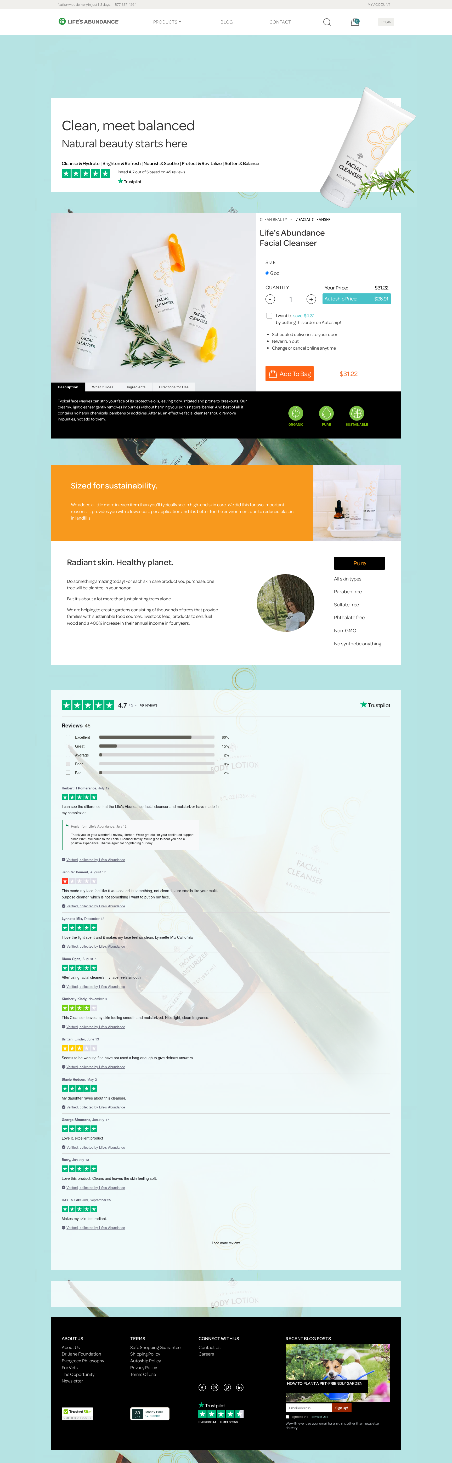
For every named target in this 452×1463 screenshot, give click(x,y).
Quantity (277, 287)
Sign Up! (341, 1407)
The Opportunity (78, 1374)
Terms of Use (319, 1416)
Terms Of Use (143, 1374)
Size (270, 262)
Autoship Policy (145, 1360)
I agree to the (309, 1416)
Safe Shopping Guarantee (155, 1347)
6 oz (274, 272)
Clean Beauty (273, 219)
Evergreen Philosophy (83, 1360)
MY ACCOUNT (379, 4)
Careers (206, 1354)
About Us (71, 1347)
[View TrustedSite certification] (77, 1413)
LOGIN (386, 21)
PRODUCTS (165, 22)
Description (68, 387)
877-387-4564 (126, 4)
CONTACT (280, 22)
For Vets (70, 1367)
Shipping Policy (145, 1354)
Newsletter (72, 1380)
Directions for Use (174, 387)
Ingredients (136, 387)
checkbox (269, 315)
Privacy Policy (143, 1367)
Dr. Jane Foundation (81, 1354)
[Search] (327, 22)
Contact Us (210, 1347)
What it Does (102, 387)
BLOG (227, 22)
